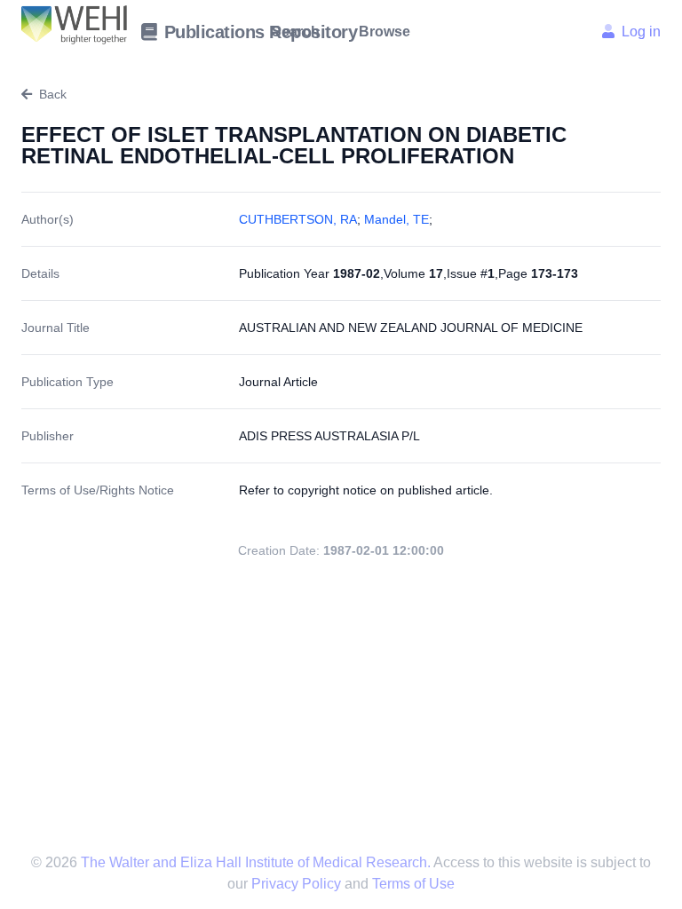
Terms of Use (413, 883)
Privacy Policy (298, 883)
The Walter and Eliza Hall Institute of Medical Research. (255, 862)
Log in (641, 31)
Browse (384, 31)
